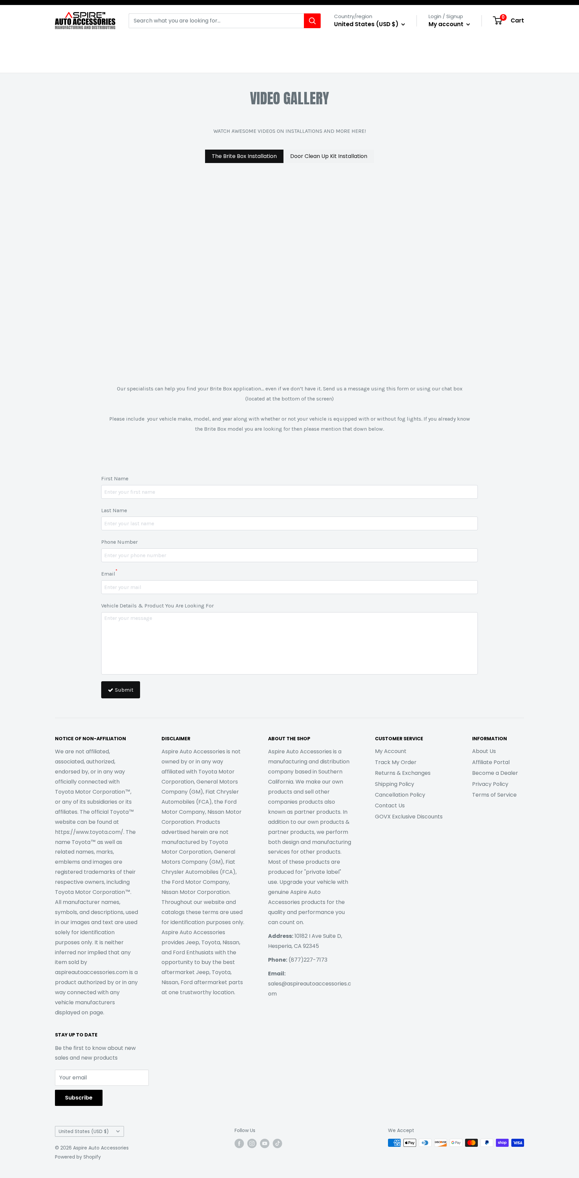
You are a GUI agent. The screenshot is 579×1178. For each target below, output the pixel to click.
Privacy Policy (490, 784)
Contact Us (390, 805)
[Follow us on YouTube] (264, 1143)
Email (109, 573)
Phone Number (119, 542)
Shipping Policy (394, 784)
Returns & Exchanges (403, 773)
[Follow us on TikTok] (277, 1143)
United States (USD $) (84, 1131)
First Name (114, 478)
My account (447, 24)
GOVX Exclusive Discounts (409, 816)
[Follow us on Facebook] (239, 1143)
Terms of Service (494, 795)
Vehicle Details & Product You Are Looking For (157, 605)
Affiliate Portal (491, 762)
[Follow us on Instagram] (252, 1143)
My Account (390, 751)
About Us (484, 751)
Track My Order (395, 762)
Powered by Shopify (78, 1157)
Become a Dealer (495, 773)
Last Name (114, 510)
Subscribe (78, 1098)
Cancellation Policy (400, 795)
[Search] (312, 20)
